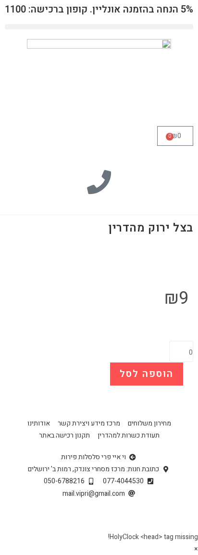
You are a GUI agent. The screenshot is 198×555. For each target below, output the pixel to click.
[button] (99, 26)
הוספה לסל (146, 374)
